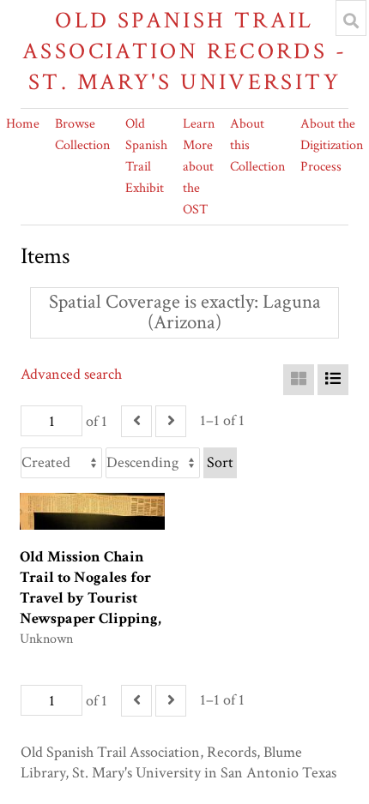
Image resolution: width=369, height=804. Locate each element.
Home (22, 124)
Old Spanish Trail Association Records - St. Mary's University (184, 51)
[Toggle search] (351, 20)
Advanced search (71, 374)
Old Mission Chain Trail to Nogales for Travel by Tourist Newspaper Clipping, (90, 587)
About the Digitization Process (331, 145)
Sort (220, 462)
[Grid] (298, 379)
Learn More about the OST (199, 167)
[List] (333, 379)
